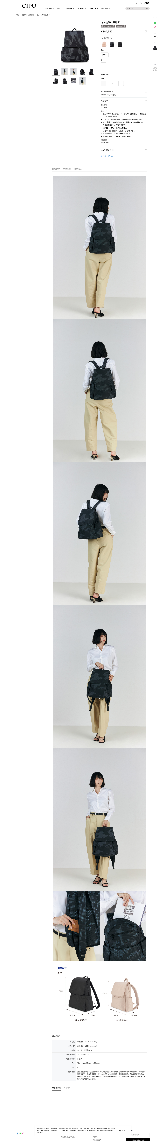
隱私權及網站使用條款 (68, 1137)
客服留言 (95, 1137)
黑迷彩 (104, 55)
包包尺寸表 (105, 74)
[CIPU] (28, 6)
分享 (104, 156)
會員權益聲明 (97, 1140)
